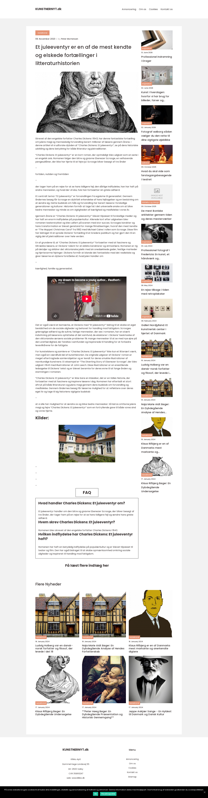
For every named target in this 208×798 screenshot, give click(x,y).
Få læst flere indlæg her (87, 565)
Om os (142, 9)
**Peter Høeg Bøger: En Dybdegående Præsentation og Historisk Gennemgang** (102, 714)
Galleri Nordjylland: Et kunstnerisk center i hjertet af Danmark (154, 329)
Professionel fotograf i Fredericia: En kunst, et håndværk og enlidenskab (155, 254)
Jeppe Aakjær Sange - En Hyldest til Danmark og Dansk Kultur (150, 713)
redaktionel (42, 33)
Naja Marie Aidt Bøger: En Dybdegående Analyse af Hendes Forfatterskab (155, 408)
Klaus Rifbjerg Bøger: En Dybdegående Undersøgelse (156, 487)
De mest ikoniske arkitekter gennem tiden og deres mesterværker (156, 215)
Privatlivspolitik (108, 794)
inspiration (146, 48)
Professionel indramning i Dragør (156, 59)
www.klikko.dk (78, 778)
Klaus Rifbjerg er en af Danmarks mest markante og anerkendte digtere (155, 448)
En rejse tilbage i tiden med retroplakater (155, 292)
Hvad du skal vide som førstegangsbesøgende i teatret (156, 175)
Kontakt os (167, 9)
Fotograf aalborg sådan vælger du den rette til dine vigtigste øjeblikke (156, 136)
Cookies (153, 9)
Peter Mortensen (69, 39)
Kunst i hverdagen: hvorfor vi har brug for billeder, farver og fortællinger (155, 96)
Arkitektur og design (150, 202)
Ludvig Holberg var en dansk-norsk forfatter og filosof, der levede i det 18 (155, 369)
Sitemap (132, 776)
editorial (145, 163)
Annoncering (129, 9)
